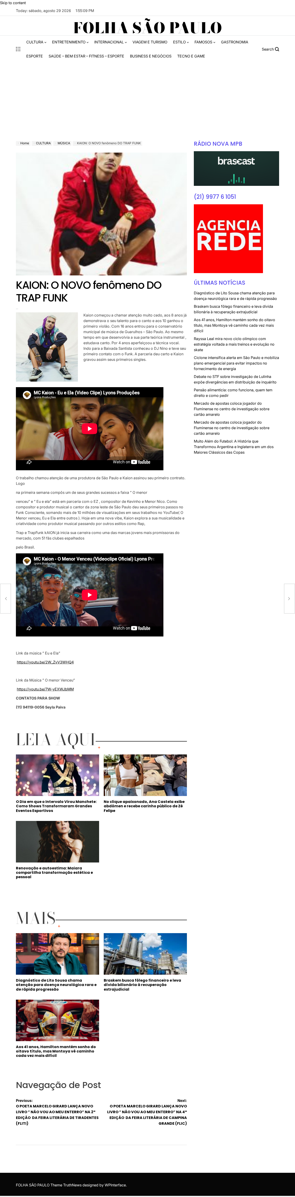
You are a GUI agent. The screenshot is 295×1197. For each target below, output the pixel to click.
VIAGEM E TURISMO (150, 42)
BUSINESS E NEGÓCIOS (150, 56)
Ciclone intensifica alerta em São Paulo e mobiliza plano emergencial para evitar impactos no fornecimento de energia (236, 363)
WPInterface (115, 1185)
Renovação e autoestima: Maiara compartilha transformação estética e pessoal (54, 872)
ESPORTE (34, 56)
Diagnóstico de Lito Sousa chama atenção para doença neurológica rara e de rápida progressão (56, 985)
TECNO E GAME (191, 56)
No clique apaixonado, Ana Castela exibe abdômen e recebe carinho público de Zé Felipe (144, 806)
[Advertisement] (147, 97)
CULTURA (34, 42)
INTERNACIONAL (109, 42)
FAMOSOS (203, 42)
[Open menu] (18, 49)
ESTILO (179, 42)
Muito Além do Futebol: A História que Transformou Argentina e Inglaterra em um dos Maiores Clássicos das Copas (234, 447)
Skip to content (13, 2)
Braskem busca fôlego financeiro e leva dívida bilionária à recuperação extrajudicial (142, 985)
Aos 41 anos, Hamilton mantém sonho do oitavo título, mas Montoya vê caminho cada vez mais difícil (56, 1051)
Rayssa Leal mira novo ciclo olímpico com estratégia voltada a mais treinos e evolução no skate (234, 344)
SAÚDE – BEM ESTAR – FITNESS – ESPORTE (86, 56)
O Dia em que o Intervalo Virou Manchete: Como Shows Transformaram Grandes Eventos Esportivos (56, 806)
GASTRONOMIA (234, 42)
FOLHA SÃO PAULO (147, 28)
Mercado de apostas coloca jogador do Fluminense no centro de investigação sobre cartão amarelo (231, 409)
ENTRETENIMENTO (69, 42)
